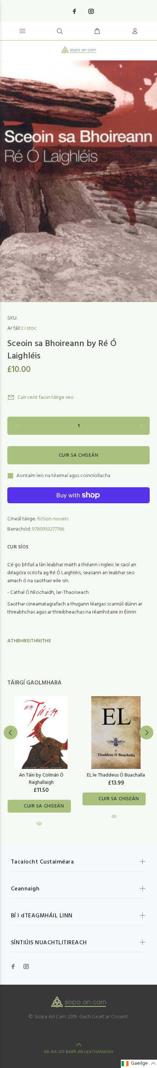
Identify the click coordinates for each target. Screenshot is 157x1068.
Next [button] (146, 732)
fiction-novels (52, 519)
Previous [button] (11, 732)
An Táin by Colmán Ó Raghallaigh (41, 779)
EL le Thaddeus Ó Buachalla (116, 775)
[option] (78, 181)
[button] (139, 1064)
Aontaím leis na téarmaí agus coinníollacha (63, 476)
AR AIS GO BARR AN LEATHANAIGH (78, 1052)
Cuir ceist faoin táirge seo (46, 397)
